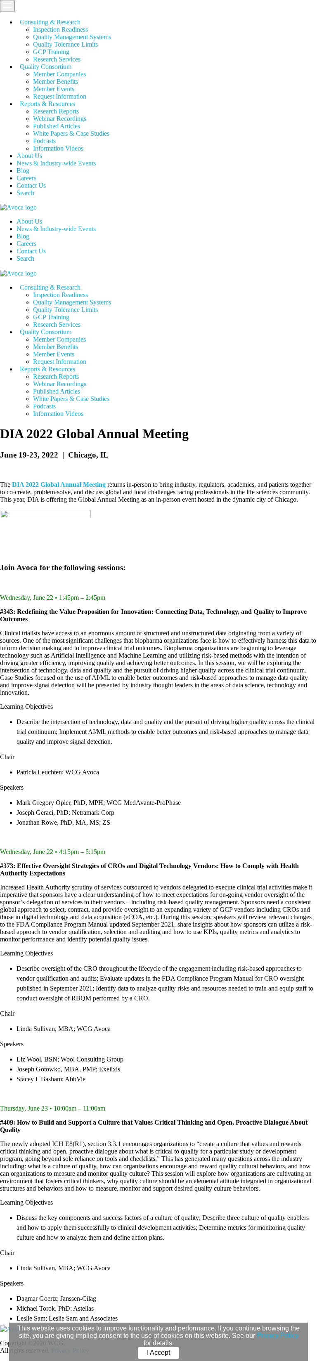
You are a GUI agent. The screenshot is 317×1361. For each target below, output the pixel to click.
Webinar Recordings (59, 118)
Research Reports (56, 111)
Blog (23, 170)
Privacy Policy (277, 1335)
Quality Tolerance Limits (65, 44)
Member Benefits (55, 81)
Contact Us (31, 185)
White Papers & (71, 133)
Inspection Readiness (60, 29)
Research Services (56, 59)
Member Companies (59, 74)
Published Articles (56, 126)
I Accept (158, 1352)
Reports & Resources (47, 103)
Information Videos (58, 148)
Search (25, 192)
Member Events (53, 88)
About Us (29, 155)
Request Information (59, 96)
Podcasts (44, 140)
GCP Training (51, 51)
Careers (26, 178)
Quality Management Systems (72, 36)
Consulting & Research (50, 22)
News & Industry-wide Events (56, 163)
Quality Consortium (46, 66)
